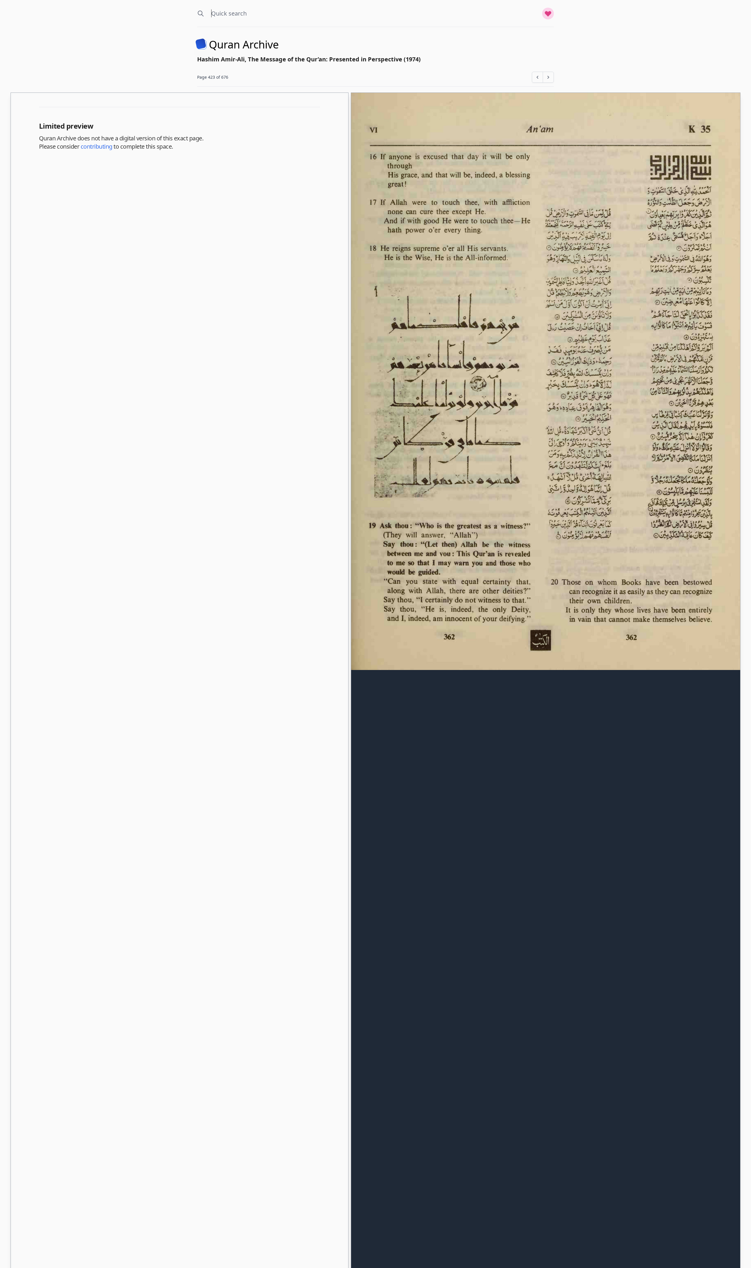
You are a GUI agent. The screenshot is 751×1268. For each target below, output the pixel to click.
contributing (96, 146)
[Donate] (548, 13)
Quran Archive (244, 45)
